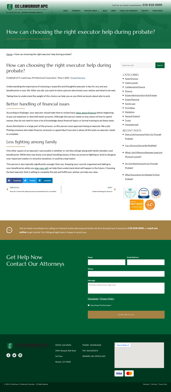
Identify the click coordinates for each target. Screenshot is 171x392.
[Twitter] (14, 355)
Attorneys (76, 11)
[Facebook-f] (8, 355)
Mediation (130, 112)
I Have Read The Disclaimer (101, 305)
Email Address (133, 257)
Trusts (128, 120)
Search (160, 65)
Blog (105, 11)
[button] (14, 180)
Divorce (128, 91)
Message (92, 280)
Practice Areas (90, 11)
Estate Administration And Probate (141, 95)
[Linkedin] (20, 355)
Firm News (130, 108)
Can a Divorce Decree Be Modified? (141, 145)
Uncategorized (131, 124)
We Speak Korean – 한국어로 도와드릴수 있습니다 (24, 12)
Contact (145, 11)
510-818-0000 (136, 228)
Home (65, 11)
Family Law (130, 103)
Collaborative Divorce (135, 87)
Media (113, 11)
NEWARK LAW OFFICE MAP (93, 356)
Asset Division (131, 78)
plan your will (41, 168)
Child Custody (131, 83)
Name (91, 257)
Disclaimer (93, 298)
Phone (91, 269)
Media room (158, 11)
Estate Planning (78, 78)
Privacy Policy (107, 298)
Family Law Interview (129, 11)
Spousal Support (132, 116)
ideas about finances (86, 112)
